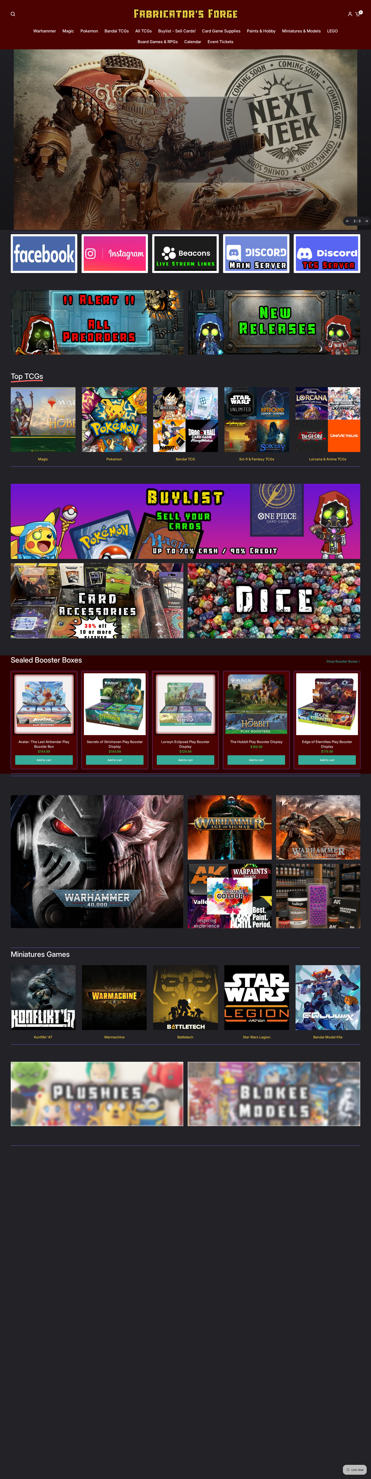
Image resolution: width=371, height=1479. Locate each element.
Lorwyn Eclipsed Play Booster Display (185, 744)
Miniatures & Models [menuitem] (301, 31)
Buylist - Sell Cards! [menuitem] (177, 31)
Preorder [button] (185, 165)
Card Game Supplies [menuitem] (221, 31)
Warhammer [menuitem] (44, 31)
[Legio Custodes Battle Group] (185, 139)
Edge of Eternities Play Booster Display (327, 744)
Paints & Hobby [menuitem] (261, 31)
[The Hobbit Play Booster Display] (256, 704)
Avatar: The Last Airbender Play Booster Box (43, 744)
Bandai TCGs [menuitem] (117, 31)
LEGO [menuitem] (332, 31)
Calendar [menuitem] (192, 41)
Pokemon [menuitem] (89, 31)
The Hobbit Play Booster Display (256, 742)
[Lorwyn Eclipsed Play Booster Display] (185, 704)
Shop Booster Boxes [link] (342, 661)
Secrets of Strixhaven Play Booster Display (115, 744)
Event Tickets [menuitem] (220, 41)
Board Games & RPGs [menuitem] (158, 41)
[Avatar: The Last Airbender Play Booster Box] (44, 704)
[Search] (14, 14)
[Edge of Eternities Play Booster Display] (327, 704)
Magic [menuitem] (68, 31)
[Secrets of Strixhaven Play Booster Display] (115, 704)
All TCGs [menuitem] (143, 31)
